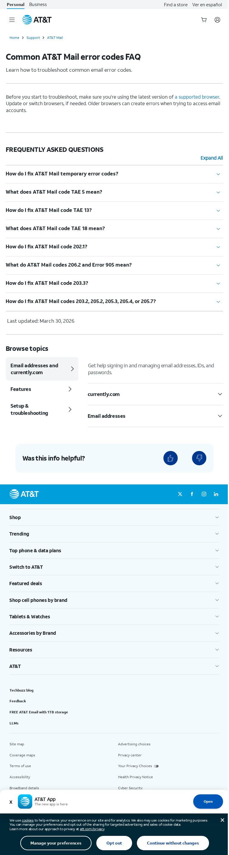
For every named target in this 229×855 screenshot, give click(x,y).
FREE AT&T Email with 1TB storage (39, 712)
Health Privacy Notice (135, 777)
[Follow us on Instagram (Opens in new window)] (204, 494)
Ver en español (207, 4)
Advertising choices (134, 744)
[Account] (217, 20)
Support (33, 37)
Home (14, 37)
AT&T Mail (55, 37)
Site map (17, 744)
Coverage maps (22, 755)
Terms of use (20, 766)
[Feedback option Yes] (170, 458)
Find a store (176, 4)
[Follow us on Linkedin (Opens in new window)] (215, 494)
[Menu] (12, 20)
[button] (114, 517)
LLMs (14, 723)
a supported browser (197, 97)
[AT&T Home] (37, 20)
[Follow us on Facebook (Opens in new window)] (192, 494)
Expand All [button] (212, 158)
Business (38, 4)
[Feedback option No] (199, 458)
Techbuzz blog (21, 690)
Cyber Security (130, 788)
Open (208, 801)
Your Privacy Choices (135, 766)
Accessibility (20, 777)
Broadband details (24, 788)
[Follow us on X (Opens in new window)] (180, 494)
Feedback (18, 701)
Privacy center (130, 755)
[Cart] (204, 19)
